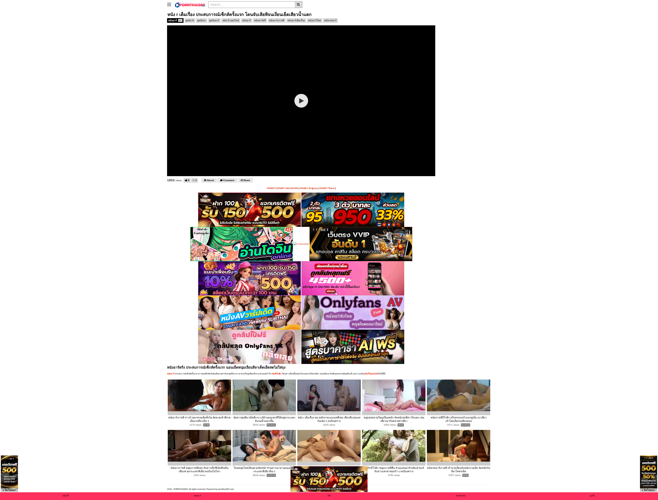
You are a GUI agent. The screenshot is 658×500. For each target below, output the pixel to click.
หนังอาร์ (175, 20)
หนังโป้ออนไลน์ (371, 374)
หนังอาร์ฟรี (260, 20)
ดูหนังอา (201, 20)
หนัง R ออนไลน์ (231, 20)
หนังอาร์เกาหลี (276, 20)
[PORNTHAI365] (190, 4)
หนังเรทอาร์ (330, 20)
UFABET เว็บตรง (327, 188)
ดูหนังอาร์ (214, 20)
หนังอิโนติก (276, 374)
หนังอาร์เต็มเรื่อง (296, 20)
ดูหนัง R (190, 20)
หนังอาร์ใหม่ (314, 20)
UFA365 (294, 188)
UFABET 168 (283, 188)
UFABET (271, 188)
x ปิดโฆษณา (9, 490)
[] (298, 4)
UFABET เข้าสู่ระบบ (309, 188)
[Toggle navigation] (170, 4)
